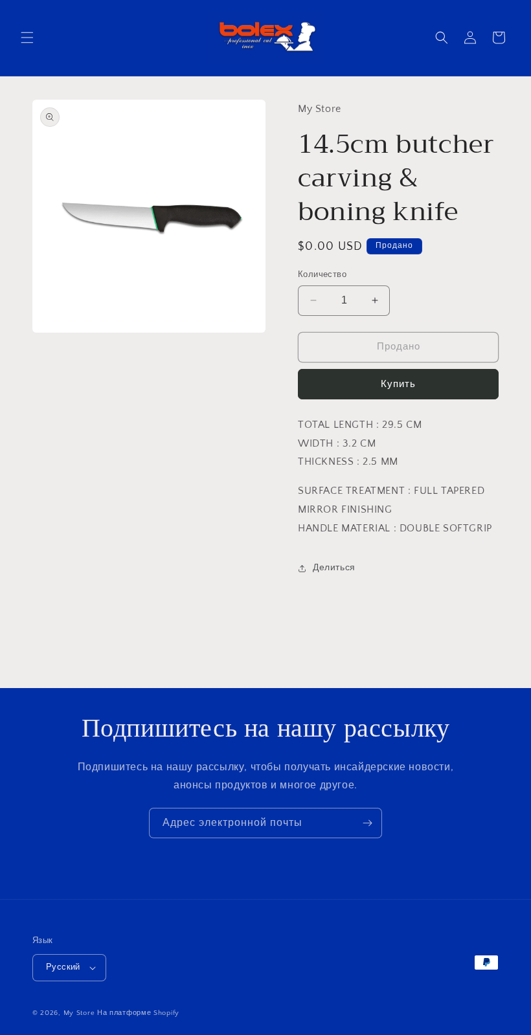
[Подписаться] (367, 823)
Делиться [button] (334, 567)
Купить (398, 384)
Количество (322, 274)
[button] (27, 37)
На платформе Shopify (138, 1013)
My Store (79, 1013)
